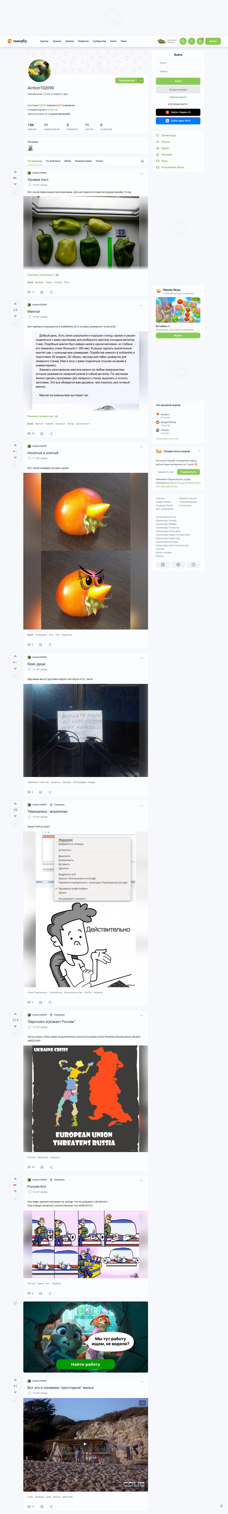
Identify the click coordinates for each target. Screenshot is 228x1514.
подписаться (188, 471)
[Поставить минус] (15, 184)
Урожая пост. (38, 180)
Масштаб (68, 1497)
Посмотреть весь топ (167, 438)
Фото (66, 282)
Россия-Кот (36, 1186)
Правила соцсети (188, 498)
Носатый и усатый (42, 453)
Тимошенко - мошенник (47, 811)
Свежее (69, 41)
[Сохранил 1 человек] (41, 1167)
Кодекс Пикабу (163, 502)
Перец (48, 282)
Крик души (36, 664)
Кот (48, 1283)
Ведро (92, 782)
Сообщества (99, 41)
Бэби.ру (160, 556)
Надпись (56, 782)
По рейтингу (53, 161)
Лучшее (57, 41)
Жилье (57, 1497)
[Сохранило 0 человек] (41, 292)
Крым (41, 1283)
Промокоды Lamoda (166, 520)
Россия (31, 1157)
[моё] (67, 161)
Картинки (67, 634)
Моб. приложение (165, 509)
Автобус (67, 782)
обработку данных (179, 483)
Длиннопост (83, 423)
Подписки (83, 41)
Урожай (39, 282)
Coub (30, 1497)
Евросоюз (43, 1157)
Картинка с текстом (38, 782)
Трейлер (39, 1497)
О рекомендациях (188, 502)
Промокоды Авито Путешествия (172, 545)
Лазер (70, 423)
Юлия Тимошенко (37, 992)
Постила (160, 549)
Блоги (113, 41)
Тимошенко (55, 992)
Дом (48, 1497)
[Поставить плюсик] (15, 171)
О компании (185, 505)
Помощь (160, 498)
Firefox (87, 992)
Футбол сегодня (164, 552)
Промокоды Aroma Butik (168, 531)
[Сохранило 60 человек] (41, 433)
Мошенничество (73, 992)
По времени (35, 161)
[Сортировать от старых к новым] (142, 161)
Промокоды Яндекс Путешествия (173, 535)
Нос (58, 634)
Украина (98, 992)
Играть (178, 335)
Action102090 (39, 172)
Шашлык (60, 423)
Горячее (44, 41)
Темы (124, 41)
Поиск (99, 161)
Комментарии (83, 161)
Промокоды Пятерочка (168, 527)
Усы (51, 634)
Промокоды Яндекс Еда (168, 538)
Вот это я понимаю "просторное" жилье (60, 1388)
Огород (58, 282)
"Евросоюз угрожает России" (51, 1022)
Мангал (33, 311)
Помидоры (41, 634)
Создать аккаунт (178, 89)
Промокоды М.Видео (166, 524)
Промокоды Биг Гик (166, 517)
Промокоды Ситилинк (167, 542)
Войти (213, 41)
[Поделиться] (51, 292)
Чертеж (49, 423)
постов (53, 109)
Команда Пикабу (164, 505)
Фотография (79, 782)
